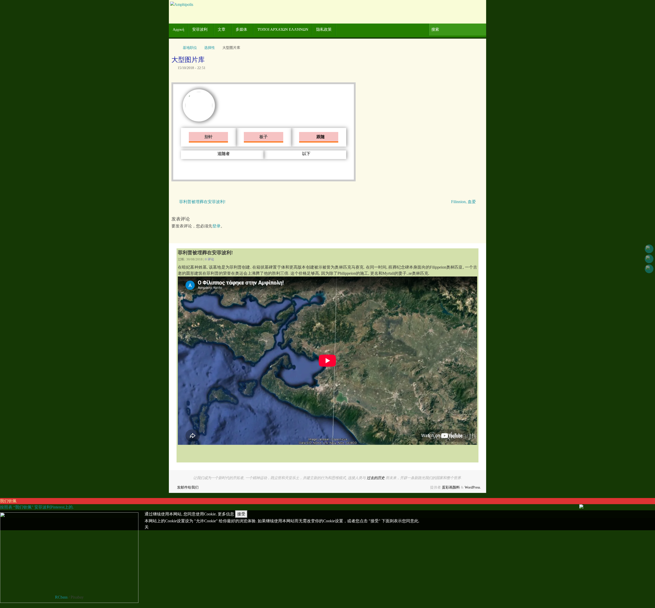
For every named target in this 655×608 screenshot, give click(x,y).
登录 (216, 226)
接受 (241, 514)
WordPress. (473, 487)
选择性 (209, 48)
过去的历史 (376, 478)
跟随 (320, 136)
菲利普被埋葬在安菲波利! (201, 202)
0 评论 (209, 259)
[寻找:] (457, 30)
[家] (174, 48)
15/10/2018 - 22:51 (191, 68)
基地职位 (190, 48)
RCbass (61, 597)
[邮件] (649, 268)
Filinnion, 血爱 (464, 202)
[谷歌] (649, 259)
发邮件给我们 (188, 487)
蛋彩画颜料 (451, 487)
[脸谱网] (649, 249)
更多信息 (226, 514)
